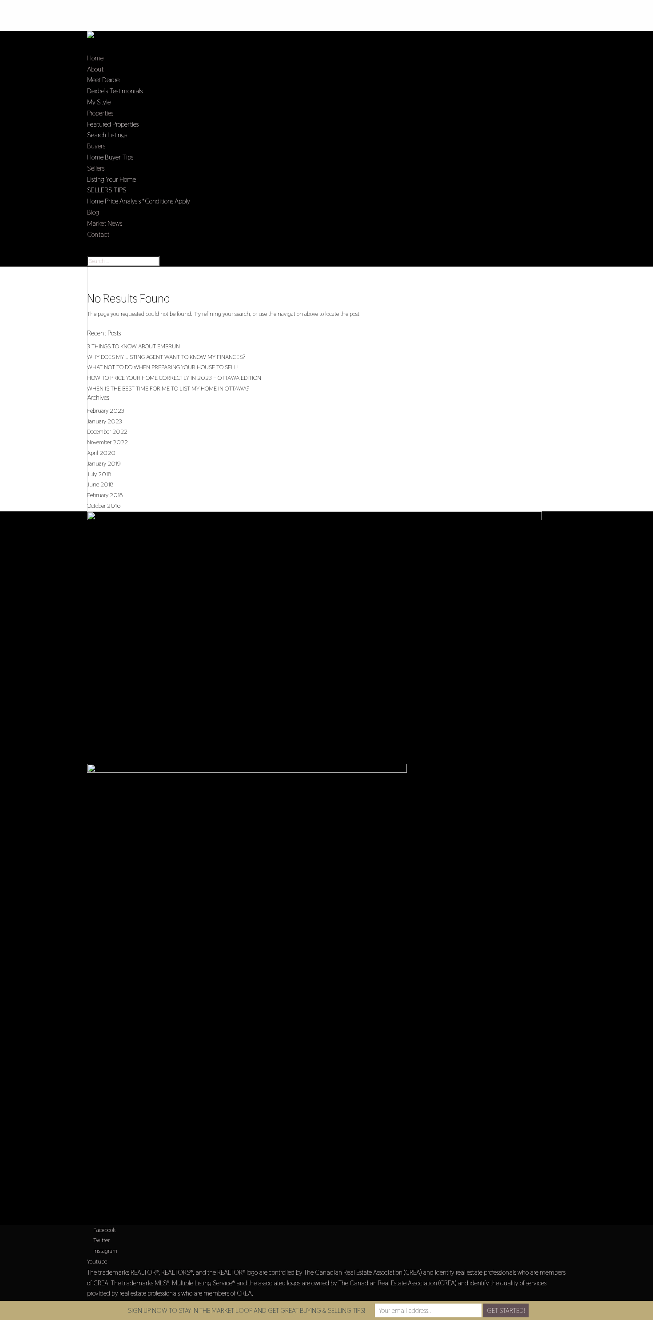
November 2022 (107, 442)
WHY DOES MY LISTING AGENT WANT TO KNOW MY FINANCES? (166, 357)
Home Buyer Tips (110, 157)
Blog (93, 212)
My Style (99, 102)
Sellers (95, 168)
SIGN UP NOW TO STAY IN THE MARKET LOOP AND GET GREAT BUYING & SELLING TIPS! (246, 1310)
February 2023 (105, 411)
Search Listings (107, 135)
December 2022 (107, 431)
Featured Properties (113, 124)
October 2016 (103, 506)
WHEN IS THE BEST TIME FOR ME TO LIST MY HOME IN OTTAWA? (168, 388)
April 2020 (101, 453)
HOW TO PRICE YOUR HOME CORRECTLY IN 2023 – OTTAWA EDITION (174, 378)
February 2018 (105, 495)
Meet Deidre (103, 79)
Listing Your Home (111, 179)
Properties (100, 113)
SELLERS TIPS (107, 190)
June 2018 (100, 484)
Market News (104, 223)
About (95, 69)
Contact (98, 234)
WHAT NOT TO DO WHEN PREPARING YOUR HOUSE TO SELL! (163, 367)
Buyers (96, 146)
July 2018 (99, 474)
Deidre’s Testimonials (115, 91)
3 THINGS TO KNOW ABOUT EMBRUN (133, 346)
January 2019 (104, 463)
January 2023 (104, 421)
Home (95, 58)
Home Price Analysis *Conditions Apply (138, 201)
